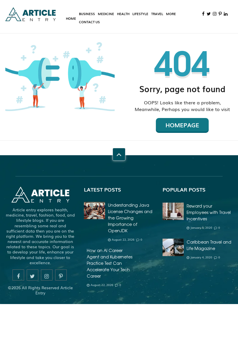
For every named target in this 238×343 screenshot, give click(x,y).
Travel (157, 13)
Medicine (106, 13)
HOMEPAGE (182, 124)
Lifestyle (140, 13)
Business (87, 13)
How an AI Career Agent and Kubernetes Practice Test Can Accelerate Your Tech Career (109, 263)
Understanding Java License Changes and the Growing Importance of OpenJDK (130, 217)
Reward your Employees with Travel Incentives (209, 212)
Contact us (89, 21)
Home (71, 18)
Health (123, 13)
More (171, 13)
